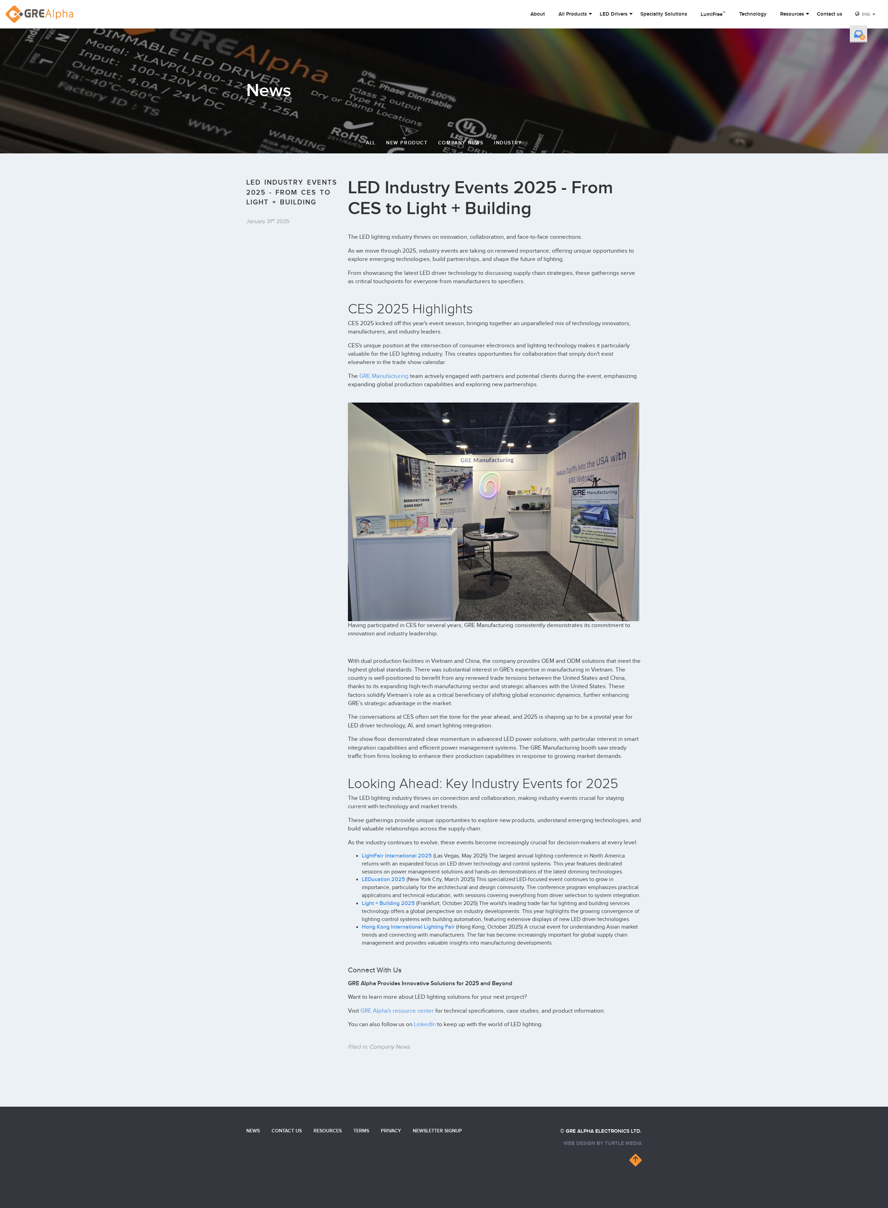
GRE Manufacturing (384, 376)
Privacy (391, 1131)
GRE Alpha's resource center (397, 1010)
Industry (508, 143)
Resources (792, 14)
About (537, 14)
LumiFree (713, 14)
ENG (866, 14)
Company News (461, 143)
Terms (361, 1131)
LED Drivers (613, 14)
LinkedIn (425, 1024)
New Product (407, 143)
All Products (572, 14)
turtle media (623, 1143)
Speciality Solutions (663, 14)
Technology (753, 14)
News (253, 1131)
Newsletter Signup (437, 1131)
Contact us (829, 14)
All (371, 143)
